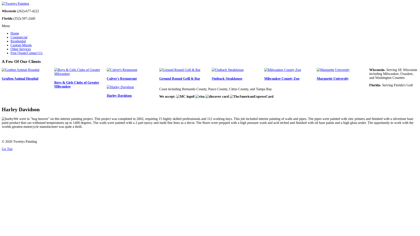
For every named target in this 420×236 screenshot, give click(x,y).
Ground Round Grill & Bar (179, 78)
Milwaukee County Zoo (281, 78)
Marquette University (333, 78)
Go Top (7, 149)
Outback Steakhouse (227, 78)
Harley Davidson (119, 95)
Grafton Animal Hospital (20, 78)
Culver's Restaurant (122, 78)
